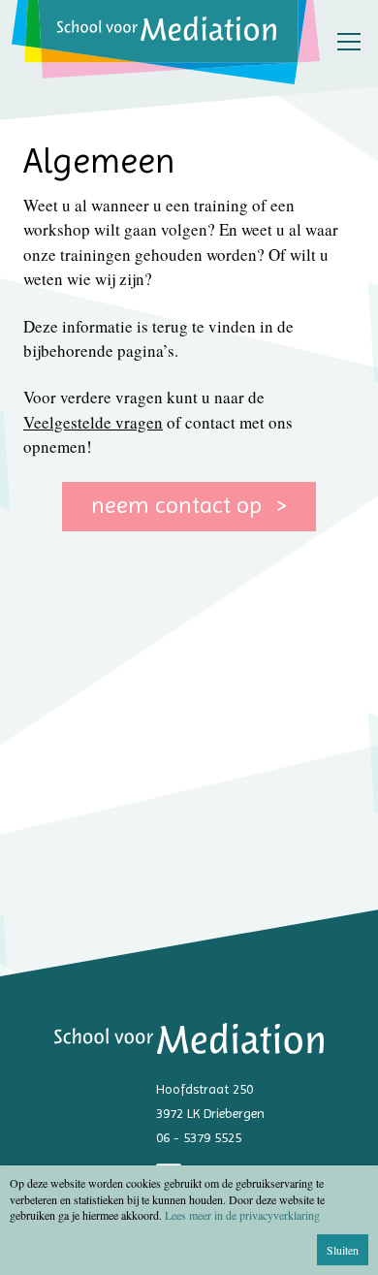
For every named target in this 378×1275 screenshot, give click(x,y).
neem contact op (179, 505)
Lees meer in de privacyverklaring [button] (242, 1215)
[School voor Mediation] (166, 42)
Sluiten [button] (343, 1250)
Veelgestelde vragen (93, 422)
